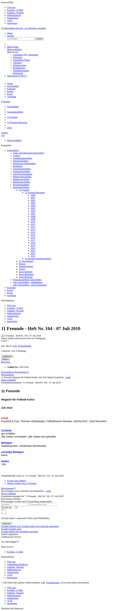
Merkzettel (18, 73)
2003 (33, 203)
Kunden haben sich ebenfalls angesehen (40, 526)
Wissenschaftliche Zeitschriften (27, 279)
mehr (68, 377)
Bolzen (22, 264)
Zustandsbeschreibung (17, 564)
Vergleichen (7, 356)
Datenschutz (13, 18)
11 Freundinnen (26, 261)
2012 (33, 227)
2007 (33, 213)
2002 (33, 200)
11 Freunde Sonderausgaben (38, 258)
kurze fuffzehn (25, 272)
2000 (33, 195)
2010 (33, 221)
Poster (10, 293)
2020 (33, 248)
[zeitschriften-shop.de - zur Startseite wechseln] (23, 28)
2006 (33, 211)
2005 (33, 208)
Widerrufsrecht (14, 15)
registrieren (33, 55)
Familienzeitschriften (22, 158)
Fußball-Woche (26, 266)
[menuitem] (59, 7)
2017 (33, 240)
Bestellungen (19, 68)
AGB (9, 20)
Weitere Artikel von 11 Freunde (21, 483)
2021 (33, 250)
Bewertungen (22, 372)
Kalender (11, 287)
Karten (10, 290)
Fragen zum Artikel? (16, 480)
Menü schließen (14, 49)
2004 (33, 206)
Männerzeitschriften (22, 177)
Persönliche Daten (21, 60)
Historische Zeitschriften (24, 163)
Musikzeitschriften (21, 182)
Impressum (12, 23)
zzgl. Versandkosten (22, 346)
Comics (16, 155)
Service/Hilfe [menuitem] (12, 12)
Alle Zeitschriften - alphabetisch (28, 282)
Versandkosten (52, 582)
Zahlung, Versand (15, 12)
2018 (33, 242)
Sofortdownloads (21, 70)
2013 (33, 229)
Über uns (11, 7)
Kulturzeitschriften (21, 171)
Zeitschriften (13, 150)
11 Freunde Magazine (35, 192)
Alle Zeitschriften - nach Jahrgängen (30, 285)
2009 (33, 219)
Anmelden (18, 55)
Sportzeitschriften (21, 187)
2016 (33, 237)
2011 (33, 224)
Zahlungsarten (19, 65)
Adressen (17, 62)
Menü (10, 33)
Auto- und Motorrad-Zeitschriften (28, 153)
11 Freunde (24, 190)
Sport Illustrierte (26, 274)
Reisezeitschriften (21, 184)
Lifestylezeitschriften (22, 174)
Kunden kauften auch (11, 526)
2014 (33, 232)
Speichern (6, 523)
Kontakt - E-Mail (15, 10)
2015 (33, 235)
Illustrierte (17, 166)
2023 (33, 256)
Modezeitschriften (21, 179)
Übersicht (17, 57)
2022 (33, 253)
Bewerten (5, 362)
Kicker (22, 269)
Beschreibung (7, 372)
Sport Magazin (26, 277)
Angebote (11, 295)
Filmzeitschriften (20, 161)
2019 (33, 245)
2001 (33, 198)
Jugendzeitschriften (22, 169)
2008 (33, 216)
